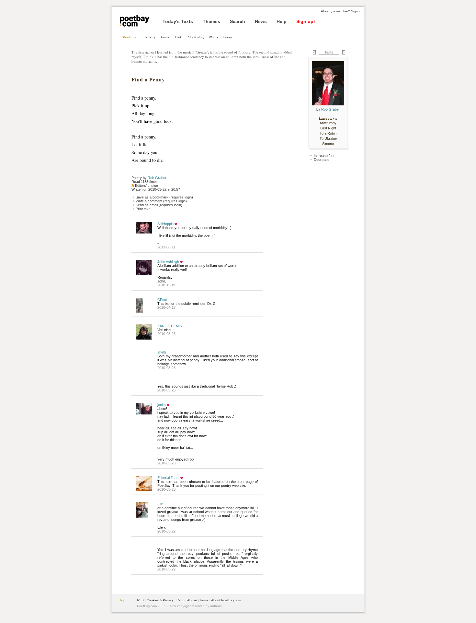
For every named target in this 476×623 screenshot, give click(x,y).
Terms (204, 600)
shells (161, 352)
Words (213, 37)
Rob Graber (157, 178)
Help (282, 21)
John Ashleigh (168, 262)
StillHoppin (165, 224)
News (261, 21)
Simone (328, 144)
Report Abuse (186, 600)
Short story (196, 37)
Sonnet (165, 37)
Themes (211, 21)
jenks (161, 405)
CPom (162, 300)
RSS (140, 600)
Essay (227, 37)
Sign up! (305, 21)
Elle (160, 504)
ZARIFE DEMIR (169, 326)
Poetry (150, 37)
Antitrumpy (328, 123)
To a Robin (328, 133)
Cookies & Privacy (160, 600)
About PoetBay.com (226, 600)
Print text (143, 209)
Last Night (328, 128)
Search (237, 21)
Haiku (179, 37)
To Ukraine (328, 138)
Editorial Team (168, 478)
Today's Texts (178, 21)
